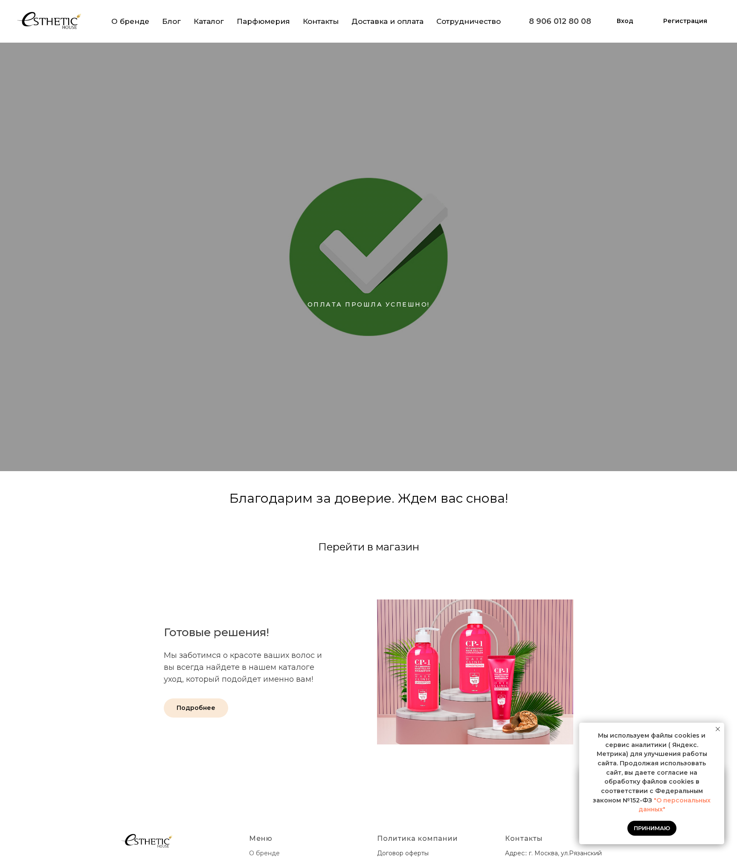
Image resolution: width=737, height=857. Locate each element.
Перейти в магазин (368, 547)
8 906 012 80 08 (560, 21)
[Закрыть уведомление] (718, 729)
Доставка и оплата (387, 21)
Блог (171, 21)
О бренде (130, 21)
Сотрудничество (468, 21)
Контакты (321, 21)
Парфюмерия (263, 21)
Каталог (209, 21)
